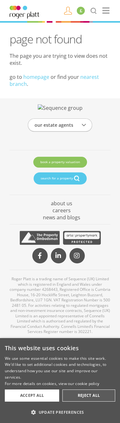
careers (61, 210)
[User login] (68, 10)
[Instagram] (77, 255)
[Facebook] (40, 255)
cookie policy (87, 383)
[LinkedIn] (58, 255)
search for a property (57, 178)
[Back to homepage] (106, 10)
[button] (60, 412)
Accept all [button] (32, 395)
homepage (36, 76)
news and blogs (61, 217)
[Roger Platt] (24, 11)
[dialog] (60, 380)
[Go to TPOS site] (40, 238)
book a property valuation (60, 162)
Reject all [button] (89, 395)
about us (61, 203)
